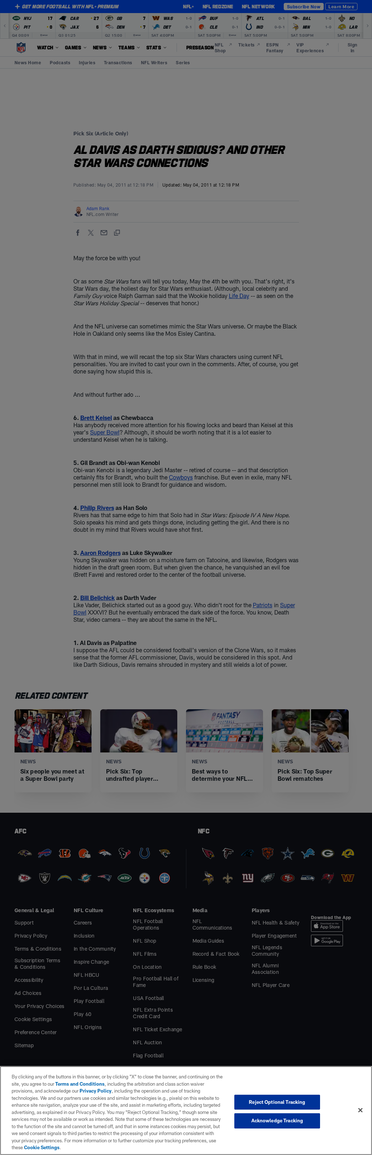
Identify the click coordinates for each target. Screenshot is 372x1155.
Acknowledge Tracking (277, 1120)
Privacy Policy (96, 1091)
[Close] (360, 1110)
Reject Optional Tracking (277, 1102)
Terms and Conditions (80, 1084)
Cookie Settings (42, 1147)
